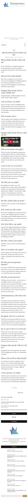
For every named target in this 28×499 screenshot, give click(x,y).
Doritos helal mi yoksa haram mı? (15, 461)
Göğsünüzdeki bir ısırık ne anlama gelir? (12, 402)
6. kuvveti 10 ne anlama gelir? (9, 406)
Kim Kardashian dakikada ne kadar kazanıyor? (14, 409)
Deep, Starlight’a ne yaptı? (14, 485)
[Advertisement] (14, 22)
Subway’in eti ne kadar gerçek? (15, 475)
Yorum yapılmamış (18, 57)
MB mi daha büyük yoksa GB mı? (15, 451)
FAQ (14, 50)
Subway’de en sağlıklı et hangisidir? (16, 466)
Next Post (20, 392)
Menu (4, 45)
